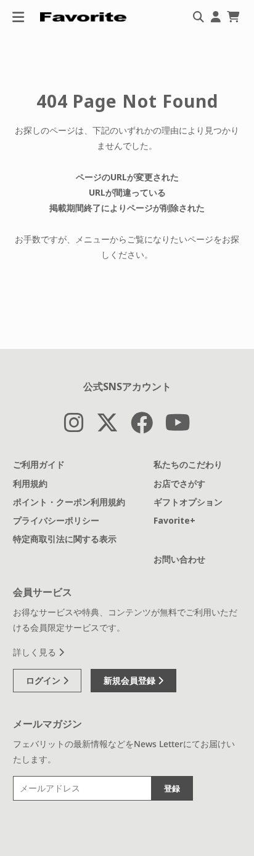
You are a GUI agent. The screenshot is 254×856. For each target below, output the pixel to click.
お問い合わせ (179, 559)
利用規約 (30, 483)
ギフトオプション (188, 502)
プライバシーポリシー (56, 520)
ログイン (44, 680)
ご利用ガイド (39, 464)
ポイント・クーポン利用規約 (69, 502)
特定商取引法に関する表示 (65, 539)
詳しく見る (36, 652)
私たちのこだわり (188, 464)
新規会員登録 (131, 680)
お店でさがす (179, 483)
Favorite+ (174, 520)
